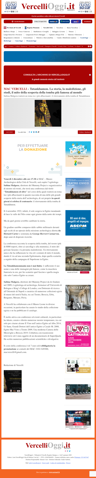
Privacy (68, 463)
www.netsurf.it (54, 472)
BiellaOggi (7, 41)
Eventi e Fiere (62, 46)
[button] (88, 46)
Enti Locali (40, 46)
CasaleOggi (84, 38)
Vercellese (59, 28)
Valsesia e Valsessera (75, 34)
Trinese (71, 31)
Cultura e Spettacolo (21, 46)
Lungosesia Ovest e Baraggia (35, 34)
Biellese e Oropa (9, 31)
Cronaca (11, 46)
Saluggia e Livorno (58, 31)
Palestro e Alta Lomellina (44, 38)
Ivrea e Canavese (24, 31)
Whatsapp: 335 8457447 (81, 457)
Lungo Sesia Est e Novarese (13, 34)
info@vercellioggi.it (35, 463)
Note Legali (45, 463)
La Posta (70, 46)
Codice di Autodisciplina (57, 463)
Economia (32, 46)
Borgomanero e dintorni (12, 38)
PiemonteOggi (31, 41)
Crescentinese (28, 38)
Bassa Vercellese (72, 28)
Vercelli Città (48, 28)
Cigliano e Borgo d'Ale (56, 34)
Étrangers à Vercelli (50, 46)
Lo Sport (77, 46)
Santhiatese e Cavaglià (41, 31)
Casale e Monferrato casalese (66, 38)
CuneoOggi (19, 41)
